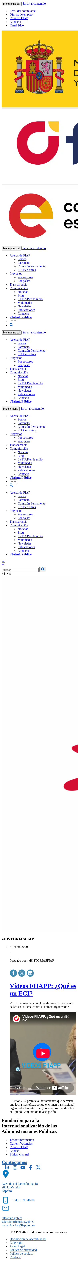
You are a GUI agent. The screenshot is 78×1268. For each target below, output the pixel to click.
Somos (22, 259)
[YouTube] (22, 1167)
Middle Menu (10, 408)
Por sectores (25, 277)
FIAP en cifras (27, 270)
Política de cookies (21, 1253)
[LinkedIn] (7, 1167)
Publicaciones (26, 310)
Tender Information (22, 1140)
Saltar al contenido (34, 3)
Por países (24, 281)
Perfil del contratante (23, 11)
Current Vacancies (21, 1143)
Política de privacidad (23, 1250)
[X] (38, 1167)
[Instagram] (15, 1167)
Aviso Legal (17, 1246)
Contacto (15, 21)
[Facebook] (30, 1167)
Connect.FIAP (19, 18)
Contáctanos (14, 1162)
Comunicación (19, 288)
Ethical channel (19, 1154)
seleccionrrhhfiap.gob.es (18, 1221)
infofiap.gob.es (12, 1218)
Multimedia (25, 302)
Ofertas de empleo (21, 14)
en (3, 561)
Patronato (24, 262)
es (3, 565)
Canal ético (17, 25)
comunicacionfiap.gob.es (18, 1225)
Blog (21, 295)
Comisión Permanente (31, 266)
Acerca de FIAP (20, 255)
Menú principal (11, 3)
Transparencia (18, 284)
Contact (14, 1150)
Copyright (16, 1242)
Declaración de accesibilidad (28, 1239)
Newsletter (24, 306)
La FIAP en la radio (30, 299)
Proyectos (16, 273)
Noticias (23, 291)
